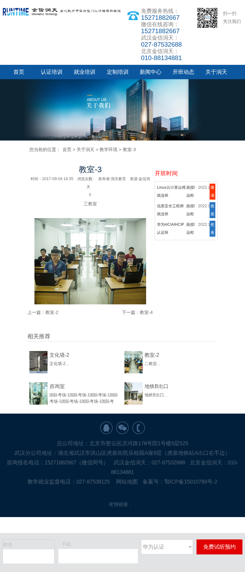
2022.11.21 (208, 190)
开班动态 (183, 72)
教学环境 (108, 149)
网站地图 (127, 482)
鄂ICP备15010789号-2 (190, 482)
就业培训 (84, 72)
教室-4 (146, 312)
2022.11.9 (206, 209)
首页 (18, 72)
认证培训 (52, 72)
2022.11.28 (208, 227)
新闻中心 (150, 72)
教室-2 (51, 312)
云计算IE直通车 (170, 227)
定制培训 (118, 72)
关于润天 (216, 72)
